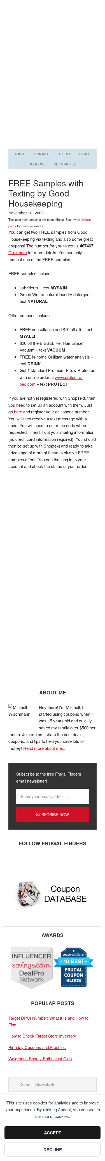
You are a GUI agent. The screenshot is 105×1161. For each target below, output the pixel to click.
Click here (17, 252)
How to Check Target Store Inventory (42, 1036)
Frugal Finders (52, 27)
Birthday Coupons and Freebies (37, 1047)
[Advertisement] (52, 92)
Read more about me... (44, 748)
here (18, 412)
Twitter (32, 862)
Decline (52, 1149)
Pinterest (49, 862)
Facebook (15, 862)
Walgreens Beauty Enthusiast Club (40, 1058)
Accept (52, 1133)
